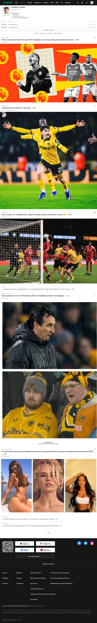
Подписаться (6, 15)
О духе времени (5, 217)
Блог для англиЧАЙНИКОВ (8, 110)
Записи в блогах (57, 33)
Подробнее (87, 613)
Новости (49, 33)
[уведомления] (82, 2)
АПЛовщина (4, 298)
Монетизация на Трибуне (38, 578)
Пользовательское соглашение (59, 573)
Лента (36, 33)
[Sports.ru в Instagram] (92, 543)
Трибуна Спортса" (35, 573)
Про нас (4, 573)
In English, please (5, 456)
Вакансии (19, 573)
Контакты (5, 583)
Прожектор (33, 583)
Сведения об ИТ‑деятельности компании (42, 594)
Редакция (5, 578)
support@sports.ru (35, 606)
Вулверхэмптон (17, 17)
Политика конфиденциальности (60, 578)
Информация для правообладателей (61, 583)
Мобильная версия (48, 564)
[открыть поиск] (78, 2)
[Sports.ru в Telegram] (79, 543)
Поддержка (19, 583)
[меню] (16, 2)
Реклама (19, 578)
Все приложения (34, 556)
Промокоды (34, 599)
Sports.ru (6, 610)
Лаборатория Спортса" (37, 589)
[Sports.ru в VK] (86, 543)
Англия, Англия (5, 42)
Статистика (42, 33)
